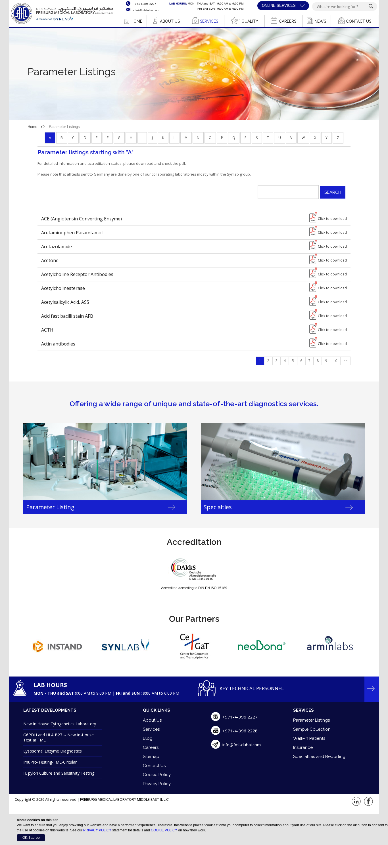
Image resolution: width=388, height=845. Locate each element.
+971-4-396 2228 (240, 731)
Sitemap (151, 756)
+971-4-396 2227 (240, 717)
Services (151, 729)
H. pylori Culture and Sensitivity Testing (58, 773)
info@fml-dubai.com (241, 744)
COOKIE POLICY (164, 830)
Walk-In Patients (309, 738)
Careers (150, 747)
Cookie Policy (157, 774)
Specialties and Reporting (319, 756)
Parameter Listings (311, 720)
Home (32, 127)
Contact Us (154, 765)
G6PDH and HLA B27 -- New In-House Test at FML (58, 737)
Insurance (303, 747)
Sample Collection (312, 729)
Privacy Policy (157, 783)
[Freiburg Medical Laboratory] (61, 23)
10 (335, 360)
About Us (152, 720)
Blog (148, 738)
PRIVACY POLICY (97, 830)
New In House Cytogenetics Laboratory (59, 723)
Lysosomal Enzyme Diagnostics (52, 751)
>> (345, 360)
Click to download (332, 218)
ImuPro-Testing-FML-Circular (50, 762)
